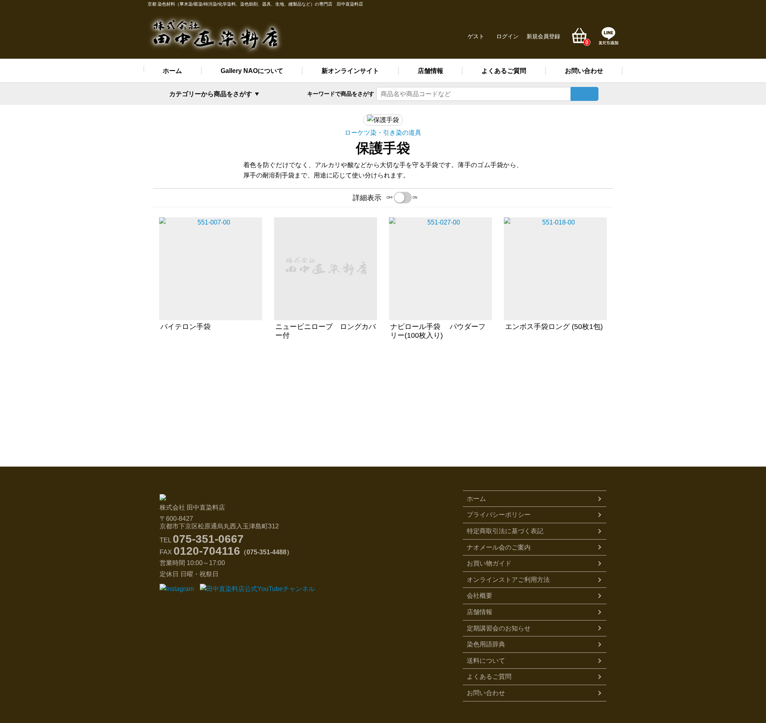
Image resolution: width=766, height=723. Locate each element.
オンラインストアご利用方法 (508, 579)
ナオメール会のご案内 (499, 547)
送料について (486, 660)
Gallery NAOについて (252, 70)
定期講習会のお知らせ (499, 628)
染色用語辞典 (486, 644)
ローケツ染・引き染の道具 (383, 132)
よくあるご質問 (504, 70)
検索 (584, 94)
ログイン (507, 36)
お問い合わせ (584, 70)
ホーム (172, 70)
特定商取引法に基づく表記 (505, 531)
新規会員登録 (543, 36)
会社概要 (479, 595)
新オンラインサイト (350, 70)
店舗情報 (430, 70)
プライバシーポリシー (499, 514)
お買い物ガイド (489, 563)
